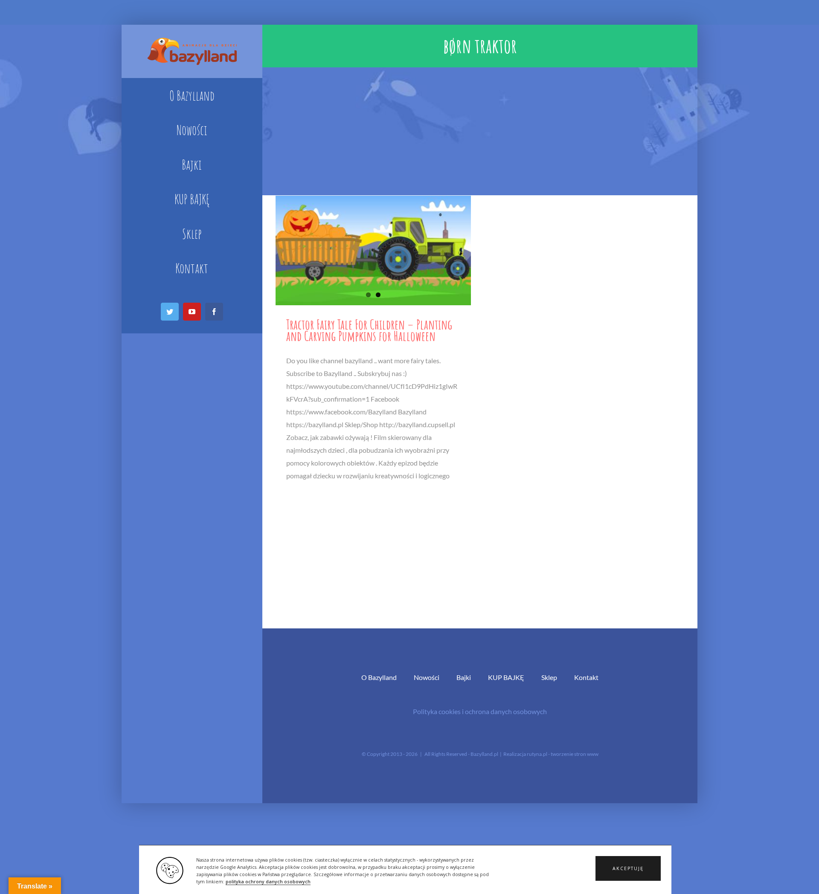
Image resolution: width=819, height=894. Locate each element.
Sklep (549, 677)
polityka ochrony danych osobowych (268, 882)
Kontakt (586, 677)
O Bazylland (379, 677)
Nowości (426, 677)
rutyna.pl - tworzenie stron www (562, 754)
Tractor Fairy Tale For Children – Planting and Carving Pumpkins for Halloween (369, 329)
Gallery (373, 250)
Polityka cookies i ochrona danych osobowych (480, 711)
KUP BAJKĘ (506, 677)
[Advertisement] (479, 131)
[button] (628, 868)
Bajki (463, 677)
